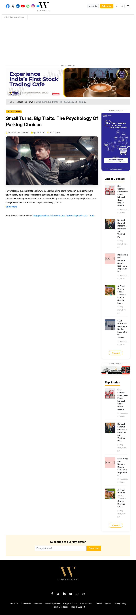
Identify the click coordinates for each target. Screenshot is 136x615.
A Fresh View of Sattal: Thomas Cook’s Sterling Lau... (121, 294)
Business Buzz (86, 603)
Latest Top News (25, 102)
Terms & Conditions (59, 607)
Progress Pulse (70, 603)
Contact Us (26, 603)
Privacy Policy (120, 603)
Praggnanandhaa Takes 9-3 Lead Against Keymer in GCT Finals (63, 215)
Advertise (38, 603)
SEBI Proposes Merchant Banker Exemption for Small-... (122, 329)
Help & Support (78, 607)
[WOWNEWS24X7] (43, 6)
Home (11, 102)
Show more (11, 206)
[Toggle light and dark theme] (122, 6)
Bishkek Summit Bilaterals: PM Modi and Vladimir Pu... (122, 228)
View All (116, 353)
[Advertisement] (68, 41)
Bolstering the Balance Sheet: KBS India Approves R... (122, 263)
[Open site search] (116, 6)
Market (99, 603)
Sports (108, 603)
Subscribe (106, 6)
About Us (93, 6)
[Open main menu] (128, 6)
